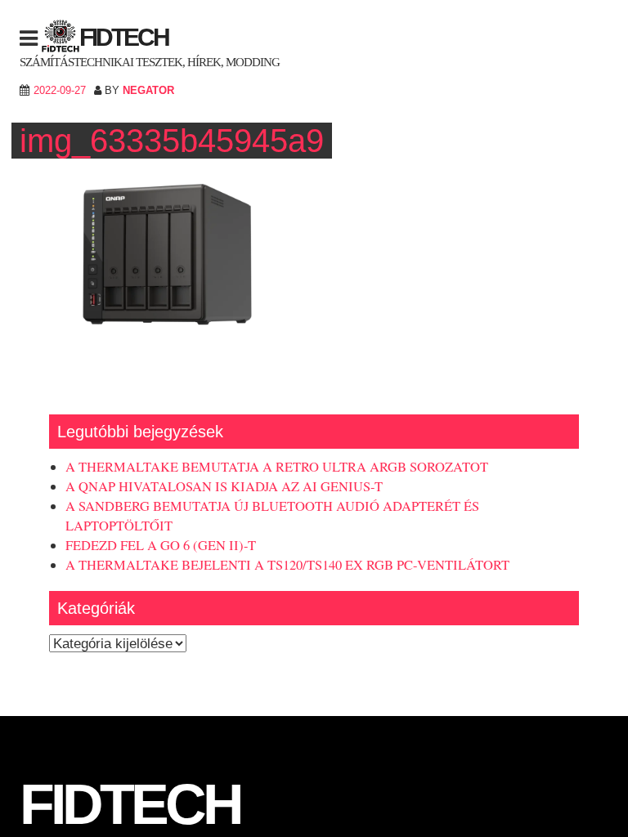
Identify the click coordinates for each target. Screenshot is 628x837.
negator (148, 90)
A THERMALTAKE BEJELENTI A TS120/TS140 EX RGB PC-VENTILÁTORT (287, 565)
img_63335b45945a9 (172, 141)
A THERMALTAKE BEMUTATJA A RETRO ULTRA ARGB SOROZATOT (276, 467)
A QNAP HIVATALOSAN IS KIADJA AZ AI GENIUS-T (224, 486)
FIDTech (123, 37)
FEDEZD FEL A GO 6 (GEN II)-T (160, 545)
